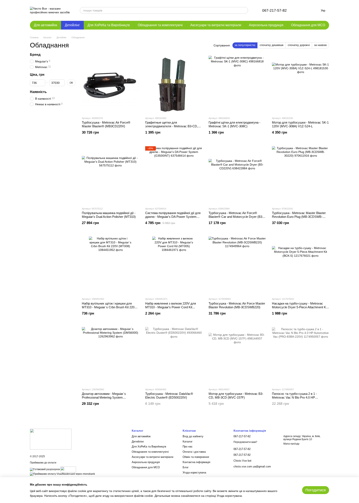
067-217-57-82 (274, 10)
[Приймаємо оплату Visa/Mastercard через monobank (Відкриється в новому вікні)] (62, 473)
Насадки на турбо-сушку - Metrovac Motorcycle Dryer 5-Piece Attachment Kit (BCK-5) (299, 307)
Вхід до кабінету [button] (193, 436)
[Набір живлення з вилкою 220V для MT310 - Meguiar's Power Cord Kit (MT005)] (173, 265)
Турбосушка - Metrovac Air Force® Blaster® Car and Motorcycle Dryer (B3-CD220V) (236, 216)
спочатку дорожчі (299, 45)
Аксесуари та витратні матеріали (215, 25)
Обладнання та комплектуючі (160, 25)
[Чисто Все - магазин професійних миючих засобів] (50, 439)
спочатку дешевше (271, 45)
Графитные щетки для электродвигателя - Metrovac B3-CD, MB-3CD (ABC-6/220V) (171, 126)
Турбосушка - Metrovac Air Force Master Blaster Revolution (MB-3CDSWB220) (237, 305)
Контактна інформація (196, 462)
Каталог (188, 441)
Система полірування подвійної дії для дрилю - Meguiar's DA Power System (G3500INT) (172, 216)
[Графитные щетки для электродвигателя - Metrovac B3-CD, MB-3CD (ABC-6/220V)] (173, 84)
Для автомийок (45, 25)
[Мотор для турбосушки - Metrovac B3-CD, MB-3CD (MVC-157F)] (237, 355)
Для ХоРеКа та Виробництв (108, 25)
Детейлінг (72, 25)
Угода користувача (194, 472)
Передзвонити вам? (245, 442)
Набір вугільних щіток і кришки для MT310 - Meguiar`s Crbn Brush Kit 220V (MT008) (109, 307)
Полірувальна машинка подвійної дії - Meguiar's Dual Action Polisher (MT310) (109, 214)
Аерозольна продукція (266, 25)
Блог (186, 467)
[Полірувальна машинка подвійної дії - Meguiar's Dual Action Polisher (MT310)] (110, 174)
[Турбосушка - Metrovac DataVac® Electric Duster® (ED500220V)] (173, 355)
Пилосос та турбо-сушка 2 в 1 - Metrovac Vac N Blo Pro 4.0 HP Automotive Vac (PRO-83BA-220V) (296, 397)
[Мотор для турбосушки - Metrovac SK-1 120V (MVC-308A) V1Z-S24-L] (300, 84)
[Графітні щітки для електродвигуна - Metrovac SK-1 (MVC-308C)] (237, 84)
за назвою (320, 45)
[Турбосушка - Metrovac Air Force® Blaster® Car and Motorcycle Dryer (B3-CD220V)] (237, 174)
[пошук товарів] (244, 10)
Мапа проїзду (291, 443)
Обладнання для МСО (308, 25)
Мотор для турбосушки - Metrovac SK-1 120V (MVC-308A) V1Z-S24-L (300, 124)
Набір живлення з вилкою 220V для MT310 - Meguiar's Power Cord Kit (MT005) (170, 307)
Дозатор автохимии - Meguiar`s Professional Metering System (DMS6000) (104, 397)
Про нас (188, 446)
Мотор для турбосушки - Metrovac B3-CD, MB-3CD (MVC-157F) (236, 395)
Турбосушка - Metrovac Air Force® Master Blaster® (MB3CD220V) (106, 124)
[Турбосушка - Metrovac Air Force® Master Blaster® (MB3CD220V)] (110, 84)
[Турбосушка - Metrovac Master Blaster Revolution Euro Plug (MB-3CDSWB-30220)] (300, 174)
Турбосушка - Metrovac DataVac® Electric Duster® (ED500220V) (169, 395)
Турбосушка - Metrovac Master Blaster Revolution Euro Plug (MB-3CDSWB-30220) (299, 216)
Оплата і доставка (194, 451)
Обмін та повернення (196, 456)
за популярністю (245, 45)
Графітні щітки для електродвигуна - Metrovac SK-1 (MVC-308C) (234, 124)
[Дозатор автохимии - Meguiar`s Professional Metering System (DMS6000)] (110, 355)
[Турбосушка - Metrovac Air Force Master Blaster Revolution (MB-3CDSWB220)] (237, 265)
